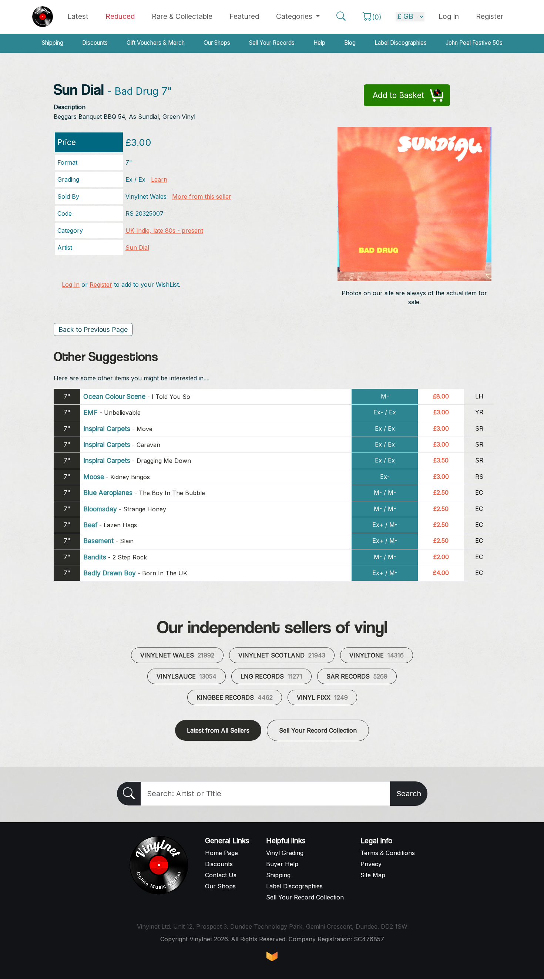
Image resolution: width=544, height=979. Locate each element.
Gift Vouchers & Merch (156, 42)
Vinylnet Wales (177, 655)
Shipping (52, 42)
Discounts (95, 42)
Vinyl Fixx (322, 697)
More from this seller (201, 196)
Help (319, 42)
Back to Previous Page (93, 329)
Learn (159, 179)
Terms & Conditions (387, 853)
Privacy (371, 864)
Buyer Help (282, 864)
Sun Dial (137, 247)
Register (489, 16)
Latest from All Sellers (218, 730)
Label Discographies (401, 42)
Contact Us (220, 875)
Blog (350, 42)
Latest (77, 16)
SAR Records (356, 676)
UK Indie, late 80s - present (164, 230)
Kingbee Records (235, 697)
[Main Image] (415, 203)
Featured (244, 16)
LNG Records (271, 676)
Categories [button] (295, 16)
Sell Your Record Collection (318, 730)
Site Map (372, 875)
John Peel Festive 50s (474, 42)
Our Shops (217, 42)
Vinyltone (376, 655)
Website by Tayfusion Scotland (272, 956)
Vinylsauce (186, 676)
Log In (71, 284)
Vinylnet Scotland (281, 655)
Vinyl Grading (284, 853)
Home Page (221, 853)
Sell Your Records (272, 42)
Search (408, 793)
